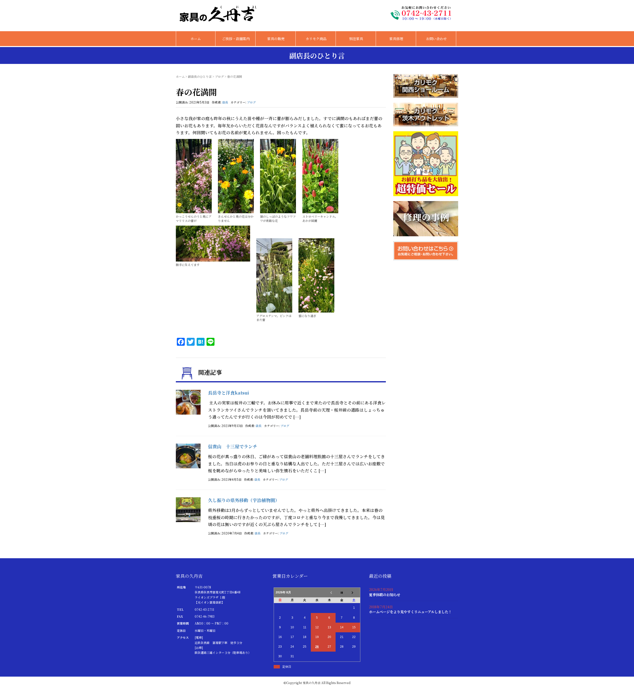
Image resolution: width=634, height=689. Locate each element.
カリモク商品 (316, 38)
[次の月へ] (354, 593)
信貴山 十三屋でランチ (232, 446)
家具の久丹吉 (311, 683)
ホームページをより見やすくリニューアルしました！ (410, 611)
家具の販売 (276, 38)
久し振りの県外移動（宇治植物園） (243, 500)
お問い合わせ (436, 38)
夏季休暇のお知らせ (384, 594)
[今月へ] (342, 593)
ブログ (219, 76)
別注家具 (356, 38)
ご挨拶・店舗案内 (236, 38)
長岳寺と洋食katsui (228, 392)
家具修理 (396, 38)
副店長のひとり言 (200, 76)
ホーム (195, 38)
